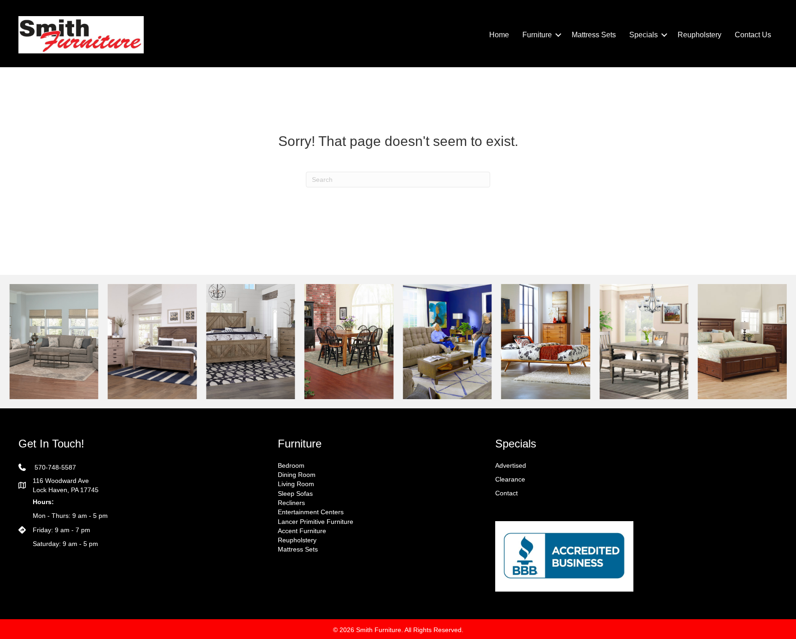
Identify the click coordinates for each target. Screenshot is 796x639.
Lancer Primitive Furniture (315, 521)
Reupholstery (699, 35)
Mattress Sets (594, 35)
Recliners (291, 502)
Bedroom (291, 465)
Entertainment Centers (311, 512)
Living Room (296, 484)
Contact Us (753, 35)
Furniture (537, 35)
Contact (506, 493)
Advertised (510, 465)
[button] (558, 35)
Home (499, 35)
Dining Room (297, 474)
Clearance (510, 479)
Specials (643, 35)
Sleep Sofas (295, 493)
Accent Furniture (302, 530)
